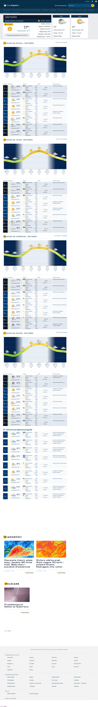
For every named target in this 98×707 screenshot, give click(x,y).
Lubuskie (54, 686)
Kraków (31, 657)
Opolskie (76, 686)
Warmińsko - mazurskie (80, 683)
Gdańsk (9, 660)
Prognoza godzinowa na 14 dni (17, 35)
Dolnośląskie (10, 680)
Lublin (53, 666)
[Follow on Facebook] (92, 1)
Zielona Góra (77, 663)
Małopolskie (77, 677)
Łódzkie (31, 680)
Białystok (54, 660)
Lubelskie (76, 680)
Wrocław (54, 657)
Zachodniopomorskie (57, 683)
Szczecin (54, 663)
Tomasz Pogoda (33, 693)
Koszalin (31, 663)
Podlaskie (32, 686)
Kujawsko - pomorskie (35, 683)
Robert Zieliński (11, 693)
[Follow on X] (94, 1)
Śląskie (31, 677)
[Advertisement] (17, 619)
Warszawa (10, 657)
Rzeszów (31, 660)
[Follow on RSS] (96, 1)
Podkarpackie (11, 683)
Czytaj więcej (29, 572)
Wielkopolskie (55, 677)
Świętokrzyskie (11, 686)
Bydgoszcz (10, 663)
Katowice (76, 666)
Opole (31, 669)
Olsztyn (76, 660)
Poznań (76, 657)
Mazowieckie (10, 677)
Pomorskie (54, 680)
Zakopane (10, 669)
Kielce (31, 666)
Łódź (8, 666)
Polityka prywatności (63, 649)
